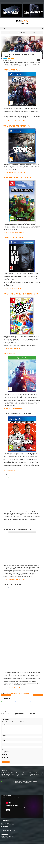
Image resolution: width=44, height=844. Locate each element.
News (9, 58)
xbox (28, 693)
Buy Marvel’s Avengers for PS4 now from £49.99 (14, 120)
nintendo (17, 693)
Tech (12, 58)
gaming (13, 693)
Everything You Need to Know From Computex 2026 (7, 711)
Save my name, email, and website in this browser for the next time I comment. (5, 755)
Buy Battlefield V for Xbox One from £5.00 (12, 408)
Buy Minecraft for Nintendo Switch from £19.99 (14, 232)
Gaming (5, 58)
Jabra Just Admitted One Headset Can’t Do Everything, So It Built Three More (33, 12)
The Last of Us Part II (13, 237)
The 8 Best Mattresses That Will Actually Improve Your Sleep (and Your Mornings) (26, 782)
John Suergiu (8, 60)
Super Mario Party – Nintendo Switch (21, 294)
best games (8, 693)
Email (3, 740)
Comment (4, 724)
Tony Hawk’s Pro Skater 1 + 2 (16, 126)
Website (4, 745)
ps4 (20, 693)
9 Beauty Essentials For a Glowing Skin (6, 694)
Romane (20, 714)
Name (4, 735)
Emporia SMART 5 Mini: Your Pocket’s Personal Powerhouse (35, 712)
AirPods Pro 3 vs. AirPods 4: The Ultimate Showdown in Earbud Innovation (22, 712)
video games (24, 693)
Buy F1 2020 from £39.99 (9, 470)
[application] (22, 806)
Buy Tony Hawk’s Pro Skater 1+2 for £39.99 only (14, 172)
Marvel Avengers (11, 70)
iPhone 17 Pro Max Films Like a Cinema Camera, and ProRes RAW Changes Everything (12, 12)
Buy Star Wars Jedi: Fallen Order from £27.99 (13, 579)
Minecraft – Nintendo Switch (17, 177)
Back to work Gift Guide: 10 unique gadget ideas (38, 694)
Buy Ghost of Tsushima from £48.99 (11, 687)
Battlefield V (9, 354)
